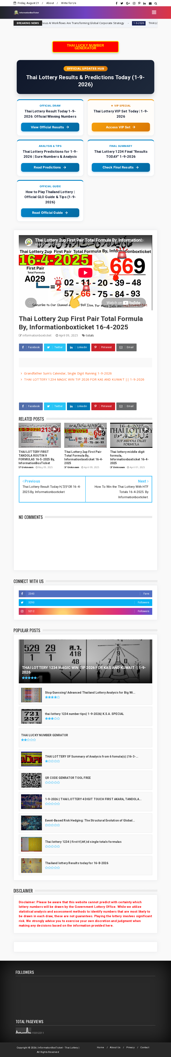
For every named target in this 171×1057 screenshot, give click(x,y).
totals (90, 335)
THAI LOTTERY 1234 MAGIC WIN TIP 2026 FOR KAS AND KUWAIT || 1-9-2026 (84, 379)
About (50, 3)
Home (100, 1047)
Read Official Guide (47, 213)
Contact (144, 1047)
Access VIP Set (118, 127)
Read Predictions (47, 167)
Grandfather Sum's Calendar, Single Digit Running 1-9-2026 (68, 373)
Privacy (130, 1047)
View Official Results (47, 127)
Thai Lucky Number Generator (85, 47)
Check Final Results (118, 167)
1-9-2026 (99, 23)
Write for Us (68, 3)
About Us (115, 1047)
